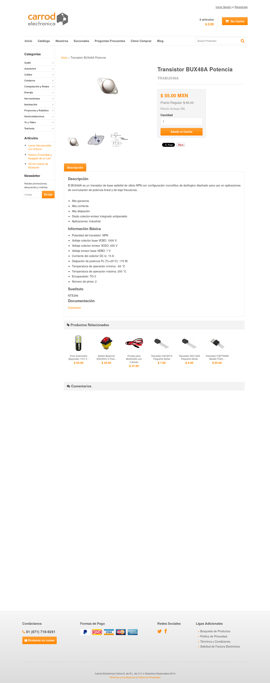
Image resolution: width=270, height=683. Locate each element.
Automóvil (30, 68)
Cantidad (166, 115)
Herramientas (32, 98)
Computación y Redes (36, 86)
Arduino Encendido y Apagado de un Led (40, 156)
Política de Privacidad (213, 636)
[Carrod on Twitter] (160, 632)
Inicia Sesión (223, 7)
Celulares (29, 80)
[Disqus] (154, 443)
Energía (28, 92)
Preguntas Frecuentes (110, 41)
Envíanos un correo (41, 640)
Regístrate (241, 7)
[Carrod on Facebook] (167, 632)
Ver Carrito (237, 21)
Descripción (75, 167)
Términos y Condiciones (215, 641)
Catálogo (44, 41)
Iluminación (30, 104)
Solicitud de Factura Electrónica (220, 646)
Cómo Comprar (141, 41)
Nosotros (62, 41)
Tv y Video (30, 122)
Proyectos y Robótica (36, 110)
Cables (28, 74)
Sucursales (81, 41)
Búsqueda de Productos (215, 631)
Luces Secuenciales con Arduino (39, 147)
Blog (160, 41)
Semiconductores (34, 116)
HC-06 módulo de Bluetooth (38, 165)
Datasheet (74, 307)
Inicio (28, 41)
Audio (27, 62)
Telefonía (29, 128)
